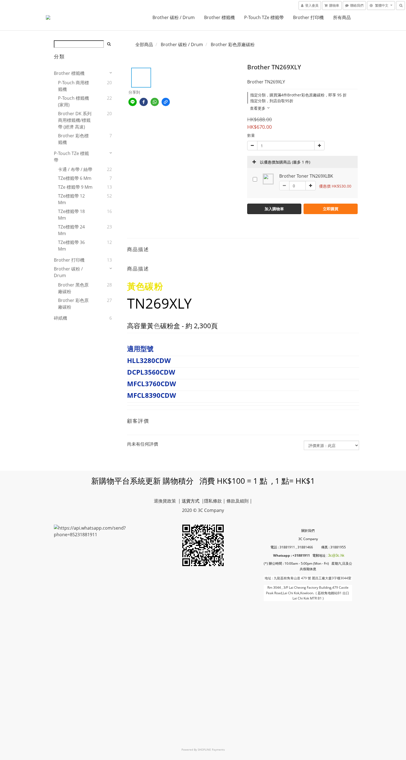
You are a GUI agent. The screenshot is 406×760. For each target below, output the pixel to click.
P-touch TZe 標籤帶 (264, 17)
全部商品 (144, 44)
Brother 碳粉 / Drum (173, 17)
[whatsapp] (155, 102)
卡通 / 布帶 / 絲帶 (75, 169)
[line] (132, 102)
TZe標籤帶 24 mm (71, 230)
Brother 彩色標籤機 (73, 139)
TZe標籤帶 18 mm (71, 214)
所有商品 (342, 17)
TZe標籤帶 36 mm (71, 245)
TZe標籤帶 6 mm (74, 178)
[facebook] (143, 102)
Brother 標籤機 (219, 17)
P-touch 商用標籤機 (73, 86)
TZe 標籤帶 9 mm (75, 187)
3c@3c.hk (336, 555)
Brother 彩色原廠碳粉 (73, 303)
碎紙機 (60, 318)
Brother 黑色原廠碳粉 (73, 288)
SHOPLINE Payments (211, 749)
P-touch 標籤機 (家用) (73, 101)
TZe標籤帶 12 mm (71, 199)
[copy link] (166, 102)
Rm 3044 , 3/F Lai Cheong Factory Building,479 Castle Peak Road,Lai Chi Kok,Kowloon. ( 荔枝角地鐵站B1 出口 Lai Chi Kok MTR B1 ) (308, 593)
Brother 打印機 (308, 17)
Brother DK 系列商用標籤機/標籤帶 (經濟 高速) (74, 120)
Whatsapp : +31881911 (291, 555)
